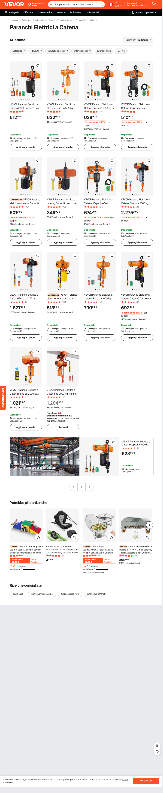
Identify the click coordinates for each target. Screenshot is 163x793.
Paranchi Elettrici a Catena (86, 20)
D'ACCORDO (146, 781)
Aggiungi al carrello (25, 147)
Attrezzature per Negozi (45, 20)
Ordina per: (131, 39)
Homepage (14, 20)
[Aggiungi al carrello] (38, 537)
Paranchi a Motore (65, 20)
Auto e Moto (27, 20)
